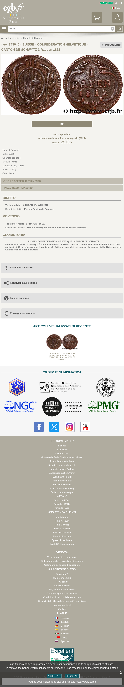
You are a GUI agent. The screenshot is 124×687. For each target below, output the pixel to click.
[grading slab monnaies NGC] (20, 407)
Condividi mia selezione (23, 282)
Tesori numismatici (62, 480)
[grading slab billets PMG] (104, 407)
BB (62, 124)
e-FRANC (62, 496)
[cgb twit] (115, 3)
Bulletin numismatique (62, 492)
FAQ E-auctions (62, 585)
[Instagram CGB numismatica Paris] (70, 427)
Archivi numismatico (62, 484)
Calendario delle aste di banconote (62, 565)
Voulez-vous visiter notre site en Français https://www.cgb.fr (62, 681)
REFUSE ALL (72, 676)
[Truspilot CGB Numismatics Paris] (106, 3)
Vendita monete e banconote (62, 557)
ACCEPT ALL (54, 676)
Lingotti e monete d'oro (62, 461)
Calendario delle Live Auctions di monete (62, 561)
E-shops (62, 445)
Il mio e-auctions (62, 528)
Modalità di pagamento (62, 544)
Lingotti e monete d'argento (62, 465)
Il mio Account (62, 521)
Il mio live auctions (62, 532)
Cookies (62, 609)
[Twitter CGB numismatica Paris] (54, 427)
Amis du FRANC (62, 504)
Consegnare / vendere (22, 313)
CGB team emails (62, 578)
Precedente (113, 44)
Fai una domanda (19, 298)
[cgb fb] (121, 3)
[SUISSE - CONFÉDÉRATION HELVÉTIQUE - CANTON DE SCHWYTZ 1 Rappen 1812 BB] (62, 114)
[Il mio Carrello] (97, 22)
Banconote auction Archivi (62, 473)
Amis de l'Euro (62, 508)
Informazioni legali (62, 605)
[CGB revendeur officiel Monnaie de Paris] (62, 407)
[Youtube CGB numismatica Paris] (85, 427)
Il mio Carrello (62, 524)
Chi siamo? (62, 574)
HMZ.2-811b (11, 187)
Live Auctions (62, 453)
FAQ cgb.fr (62, 581)
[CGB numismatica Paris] (13, 23)
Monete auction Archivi (62, 469)
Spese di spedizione (62, 540)
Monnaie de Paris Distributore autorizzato (62, 457)
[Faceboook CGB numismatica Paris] (39, 427)
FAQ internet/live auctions (62, 589)
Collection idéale (62, 500)
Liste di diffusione (62, 536)
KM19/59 (27, 187)
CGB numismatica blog (62, 488)
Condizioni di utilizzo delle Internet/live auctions (62, 601)
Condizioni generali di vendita (62, 593)
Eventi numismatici (62, 476)
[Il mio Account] (117, 22)
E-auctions (62, 449)
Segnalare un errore (21, 267)
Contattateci (62, 517)
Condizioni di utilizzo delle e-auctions (62, 597)
